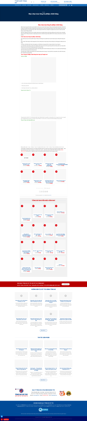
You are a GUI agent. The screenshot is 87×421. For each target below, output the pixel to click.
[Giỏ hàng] (71, 5)
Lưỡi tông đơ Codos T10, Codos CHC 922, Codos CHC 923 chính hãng (49, 181)
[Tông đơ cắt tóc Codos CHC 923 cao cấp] (37, 174)
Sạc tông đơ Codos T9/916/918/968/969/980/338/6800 (62, 164)
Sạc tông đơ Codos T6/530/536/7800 (26, 181)
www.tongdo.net (36, 395)
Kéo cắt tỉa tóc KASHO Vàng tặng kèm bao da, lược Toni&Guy (26, 251)
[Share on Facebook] (40, 191)
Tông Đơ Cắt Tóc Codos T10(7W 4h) (49, 215)
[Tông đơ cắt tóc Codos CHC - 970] (37, 157)
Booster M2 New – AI (60, 211)
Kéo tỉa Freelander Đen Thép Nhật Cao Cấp (26, 219)
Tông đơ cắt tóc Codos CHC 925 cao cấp (26, 164)
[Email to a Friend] (43, 191)
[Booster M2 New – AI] (60, 207)
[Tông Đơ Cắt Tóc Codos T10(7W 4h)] (49, 208)
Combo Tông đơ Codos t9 (60, 180)
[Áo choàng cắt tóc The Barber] (38, 208)
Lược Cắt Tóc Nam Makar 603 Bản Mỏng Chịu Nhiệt (60, 235)
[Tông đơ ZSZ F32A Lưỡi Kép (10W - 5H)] (49, 261)
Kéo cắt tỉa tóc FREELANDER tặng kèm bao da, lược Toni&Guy (26, 235)
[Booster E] (60, 260)
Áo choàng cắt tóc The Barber (38, 215)
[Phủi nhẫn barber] (38, 261)
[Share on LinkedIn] (47, 191)
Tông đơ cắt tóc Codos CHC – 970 (38, 164)
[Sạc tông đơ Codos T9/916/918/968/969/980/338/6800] (61, 157)
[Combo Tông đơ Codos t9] (61, 174)
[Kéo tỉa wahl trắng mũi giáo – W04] (38, 228)
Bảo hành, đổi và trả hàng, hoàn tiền (50, 413)
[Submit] (66, 5)
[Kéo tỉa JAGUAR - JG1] (49, 228)
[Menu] (31, 2)
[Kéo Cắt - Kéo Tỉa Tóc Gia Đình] (38, 244)
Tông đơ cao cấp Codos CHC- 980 (60, 251)
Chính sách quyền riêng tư (61, 413)
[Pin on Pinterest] (45, 191)
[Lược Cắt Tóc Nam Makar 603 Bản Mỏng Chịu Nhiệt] (60, 228)
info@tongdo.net (54, 395)
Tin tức (43, 12)
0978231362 (45, 395)
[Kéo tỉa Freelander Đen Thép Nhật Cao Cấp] (26, 210)
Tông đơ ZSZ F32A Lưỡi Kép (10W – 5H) (49, 268)
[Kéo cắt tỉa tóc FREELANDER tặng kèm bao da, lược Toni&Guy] (26, 228)
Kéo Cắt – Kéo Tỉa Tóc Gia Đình (37, 251)
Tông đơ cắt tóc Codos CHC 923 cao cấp (38, 181)
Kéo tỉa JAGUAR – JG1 (49, 234)
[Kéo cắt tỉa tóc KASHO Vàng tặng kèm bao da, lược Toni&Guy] (26, 244)
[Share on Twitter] (42, 191)
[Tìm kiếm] (33, 2)
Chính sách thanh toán (40, 413)
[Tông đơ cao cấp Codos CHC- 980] (60, 244)
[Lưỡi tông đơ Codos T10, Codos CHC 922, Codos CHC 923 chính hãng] (49, 174)
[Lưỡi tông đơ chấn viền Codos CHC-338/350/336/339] (49, 157)
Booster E (60, 264)
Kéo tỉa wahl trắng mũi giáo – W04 (38, 235)
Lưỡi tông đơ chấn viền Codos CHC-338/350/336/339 (49, 164)
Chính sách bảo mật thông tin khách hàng (28, 413)
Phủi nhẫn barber (38, 267)
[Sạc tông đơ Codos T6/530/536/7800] (26, 174)
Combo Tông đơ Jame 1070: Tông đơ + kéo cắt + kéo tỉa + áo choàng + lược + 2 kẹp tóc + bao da (26, 269)
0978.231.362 (6, 419)
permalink (50, 195)
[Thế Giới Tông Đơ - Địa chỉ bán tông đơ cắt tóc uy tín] (22, 2)
